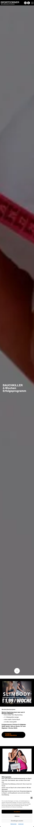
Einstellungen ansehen (17, 820)
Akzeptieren (17, 811)
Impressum (21, 824)
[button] (31, 798)
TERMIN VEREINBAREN (11, 734)
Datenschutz (13, 824)
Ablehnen (17, 816)
